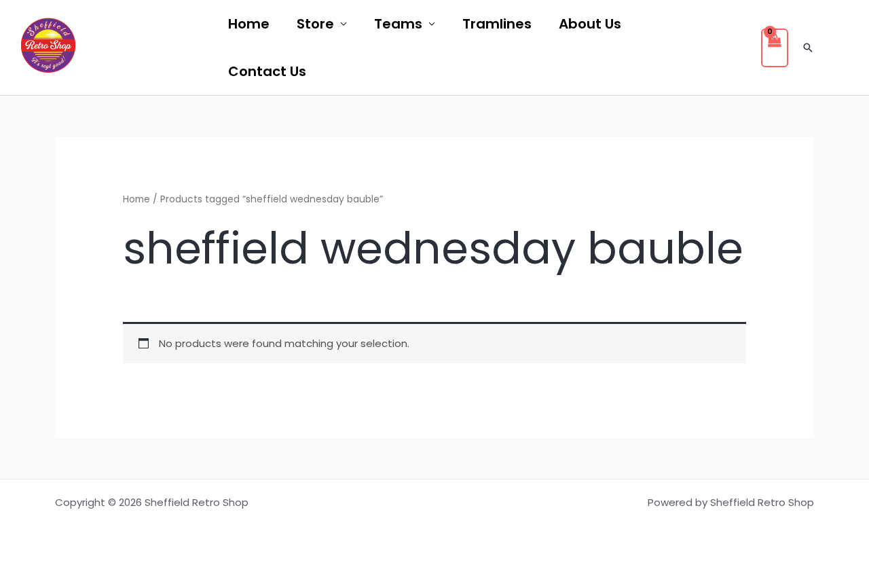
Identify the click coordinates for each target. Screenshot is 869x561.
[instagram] (186, 48)
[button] (808, 47)
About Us (590, 23)
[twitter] (150, 48)
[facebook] (113, 48)
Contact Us (267, 71)
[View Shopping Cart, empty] (774, 48)
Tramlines (497, 23)
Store (315, 23)
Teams (398, 23)
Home (249, 23)
